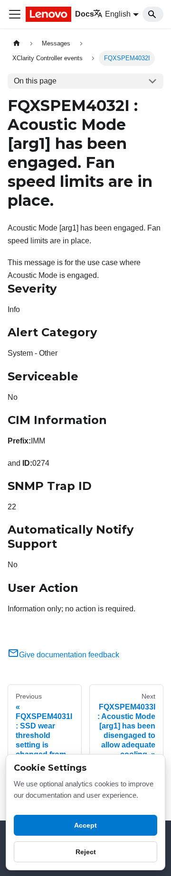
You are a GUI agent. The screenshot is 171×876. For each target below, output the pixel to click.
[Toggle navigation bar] (15, 14)
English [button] (118, 14)
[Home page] (17, 43)
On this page (35, 81)
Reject (86, 852)
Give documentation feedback (69, 655)
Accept (85, 825)
